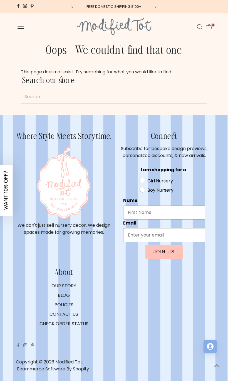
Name (126, 180)
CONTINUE (168, 266)
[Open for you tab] (210, 346)
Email (125, 207)
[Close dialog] (215, 133)
